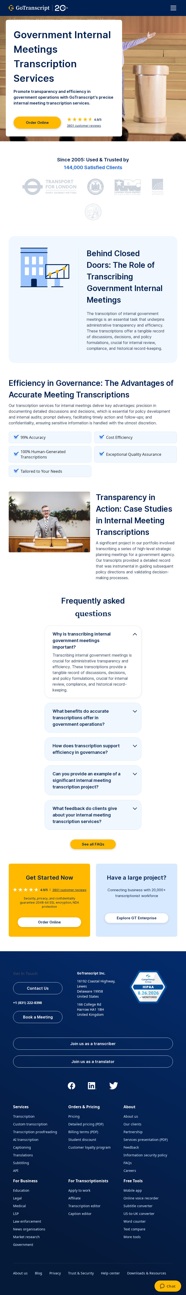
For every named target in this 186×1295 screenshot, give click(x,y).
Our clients (132, 1124)
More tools (132, 1237)
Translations (23, 1155)
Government (23, 1244)
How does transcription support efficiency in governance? (86, 749)
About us (131, 1116)
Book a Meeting (38, 1017)
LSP (16, 1213)
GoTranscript (19, 20)
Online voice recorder (141, 1198)
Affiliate (74, 1198)
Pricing (74, 1116)
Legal (17, 1198)
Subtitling (21, 1162)
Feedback (131, 1147)
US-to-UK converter (139, 1213)
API (15, 1170)
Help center (110, 1273)
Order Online (37, 122)
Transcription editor (84, 1206)
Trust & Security (81, 1273)
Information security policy (145, 1155)
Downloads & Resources (146, 1273)
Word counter (135, 1221)
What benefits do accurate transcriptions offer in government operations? (81, 718)
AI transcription (26, 1139)
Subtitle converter (138, 1206)
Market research (26, 1237)
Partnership (133, 1132)
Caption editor (80, 1213)
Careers (130, 1170)
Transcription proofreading (35, 1132)
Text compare (134, 1229)
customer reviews (84, 125)
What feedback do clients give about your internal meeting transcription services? (85, 815)
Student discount (82, 1139)
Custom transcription (30, 1124)
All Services (45, 20)
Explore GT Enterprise (136, 918)
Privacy (55, 1273)
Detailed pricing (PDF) (85, 1124)
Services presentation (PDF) (146, 1139)
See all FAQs (93, 844)
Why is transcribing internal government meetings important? (82, 640)
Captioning (22, 1147)
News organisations (29, 1229)
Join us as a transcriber (93, 1043)
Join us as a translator (93, 1061)
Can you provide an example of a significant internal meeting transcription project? (86, 780)
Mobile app (133, 1190)
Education (21, 1190)
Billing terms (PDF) (83, 1132)
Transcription (70, 20)
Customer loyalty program (89, 1147)
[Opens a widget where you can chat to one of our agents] (167, 1286)
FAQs (128, 1162)
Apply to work (79, 1190)
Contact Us (38, 988)
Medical (19, 1206)
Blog (38, 1273)
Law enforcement (27, 1221)
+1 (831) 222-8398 (27, 1002)
